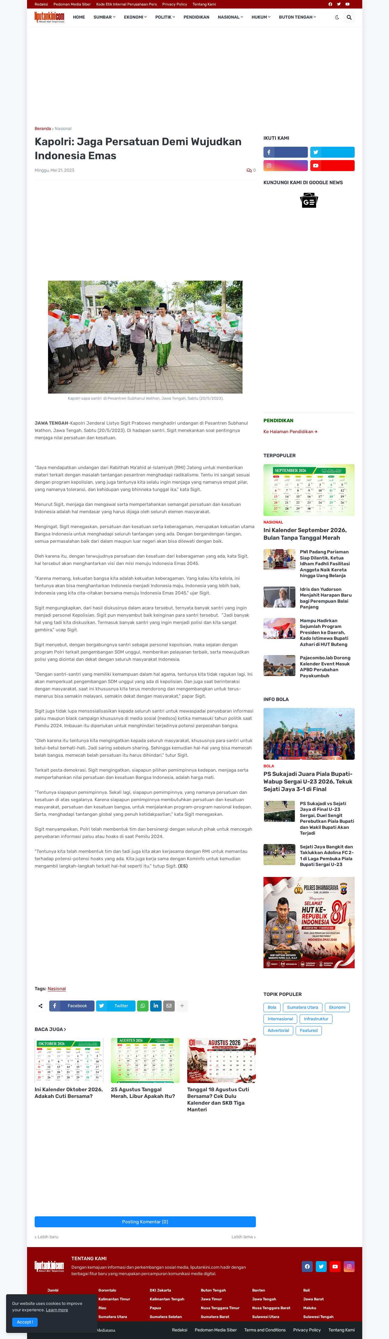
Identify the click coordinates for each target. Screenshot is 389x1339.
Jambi (52, 1290)
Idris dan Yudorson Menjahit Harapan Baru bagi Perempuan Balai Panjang (326, 598)
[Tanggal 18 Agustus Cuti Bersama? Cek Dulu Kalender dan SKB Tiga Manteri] (221, 1060)
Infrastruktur (316, 1019)
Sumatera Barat (215, 1317)
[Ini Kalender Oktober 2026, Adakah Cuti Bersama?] (69, 1060)
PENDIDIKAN (278, 420)
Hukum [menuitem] (259, 17)
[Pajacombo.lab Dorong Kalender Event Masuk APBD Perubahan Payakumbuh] (279, 665)
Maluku (309, 1308)
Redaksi (41, 4)
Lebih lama (242, 1237)
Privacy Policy (174, 4)
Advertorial (278, 1030)
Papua (155, 1308)
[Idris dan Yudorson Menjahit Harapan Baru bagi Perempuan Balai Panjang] (279, 597)
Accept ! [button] (25, 1322)
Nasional (63, 129)
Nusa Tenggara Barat (271, 1308)
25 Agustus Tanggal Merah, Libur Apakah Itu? (143, 1092)
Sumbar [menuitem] (103, 17)
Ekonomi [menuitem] (133, 17)
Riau (102, 1308)
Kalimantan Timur (114, 1299)
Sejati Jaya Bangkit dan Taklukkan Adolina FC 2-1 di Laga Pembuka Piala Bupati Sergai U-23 (327, 856)
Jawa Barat (313, 1299)
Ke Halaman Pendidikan (289, 431)
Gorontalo (107, 1290)
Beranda (43, 129)
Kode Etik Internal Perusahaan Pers (126, 4)
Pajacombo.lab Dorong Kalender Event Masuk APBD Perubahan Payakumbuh (325, 666)
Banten (258, 1290)
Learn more (57, 1310)
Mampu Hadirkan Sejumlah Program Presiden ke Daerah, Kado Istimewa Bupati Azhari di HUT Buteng (324, 632)
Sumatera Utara (302, 1007)
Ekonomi (337, 1007)
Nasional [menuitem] (228, 17)
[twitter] (339, 4)
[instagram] (285, 165)
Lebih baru (48, 1237)
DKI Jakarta (160, 1290)
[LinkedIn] (156, 1006)
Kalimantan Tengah (167, 1299)
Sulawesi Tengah (318, 1317)
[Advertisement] (195, 76)
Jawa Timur (211, 1299)
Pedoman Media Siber (72, 4)
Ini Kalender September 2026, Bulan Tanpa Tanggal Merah (305, 534)
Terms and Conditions (265, 1330)
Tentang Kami (204, 4)
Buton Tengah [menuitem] (295, 17)
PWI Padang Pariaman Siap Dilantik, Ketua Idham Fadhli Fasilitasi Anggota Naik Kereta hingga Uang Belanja (325, 563)
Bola (272, 1007)
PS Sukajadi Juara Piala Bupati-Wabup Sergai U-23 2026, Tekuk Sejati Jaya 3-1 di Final (308, 781)
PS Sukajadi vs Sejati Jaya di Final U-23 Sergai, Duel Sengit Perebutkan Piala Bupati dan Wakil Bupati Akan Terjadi (327, 818)
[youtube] (348, 4)
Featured (309, 1030)
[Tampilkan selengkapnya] (182, 1006)
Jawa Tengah (264, 1299)
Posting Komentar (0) (145, 1222)
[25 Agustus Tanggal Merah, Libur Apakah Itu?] (145, 1060)
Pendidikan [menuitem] (196, 17)
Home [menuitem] (79, 17)
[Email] (169, 1006)
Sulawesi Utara (265, 1317)
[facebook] (330, 4)
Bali (306, 1290)
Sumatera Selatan (166, 1317)
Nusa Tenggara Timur (220, 1308)
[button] (337, 17)
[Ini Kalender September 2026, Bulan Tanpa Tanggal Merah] (309, 490)
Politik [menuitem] (163, 17)
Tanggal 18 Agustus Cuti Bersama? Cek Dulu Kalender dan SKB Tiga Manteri (218, 1099)
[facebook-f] (285, 152)
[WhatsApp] (143, 1006)
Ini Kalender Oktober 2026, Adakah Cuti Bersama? (69, 1092)
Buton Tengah (213, 1290)
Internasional (280, 1019)
